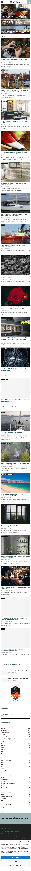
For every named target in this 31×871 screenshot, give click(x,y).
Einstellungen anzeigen (15, 865)
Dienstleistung (4, 730)
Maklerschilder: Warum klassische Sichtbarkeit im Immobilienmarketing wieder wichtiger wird (8, 23)
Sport (2, 743)
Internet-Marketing (5, 770)
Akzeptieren (15, 857)
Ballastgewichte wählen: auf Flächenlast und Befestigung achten (22, 31)
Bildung (3, 598)
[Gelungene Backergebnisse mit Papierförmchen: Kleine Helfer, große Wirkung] (15, 638)
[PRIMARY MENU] (2, 2)
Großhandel (3, 781)
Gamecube (3, 809)
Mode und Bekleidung (5, 443)
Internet (2, 766)
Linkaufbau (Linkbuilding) (7, 804)
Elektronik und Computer (6, 790)
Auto (2, 751)
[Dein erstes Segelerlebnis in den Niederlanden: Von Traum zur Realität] (15, 421)
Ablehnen (15, 861)
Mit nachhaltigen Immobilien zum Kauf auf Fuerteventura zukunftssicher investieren (12, 495)
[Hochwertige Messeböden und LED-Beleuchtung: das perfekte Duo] (15, 576)
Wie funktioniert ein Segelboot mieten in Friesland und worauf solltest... (8, 31)
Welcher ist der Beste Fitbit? (7, 828)
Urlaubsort (3, 802)
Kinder (2, 773)
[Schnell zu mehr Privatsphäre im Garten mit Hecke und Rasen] (15, 48)
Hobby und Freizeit (5, 379)
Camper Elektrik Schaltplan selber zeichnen (18, 671)
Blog (2, 39)
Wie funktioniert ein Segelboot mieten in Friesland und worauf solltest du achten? (14, 214)
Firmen (2, 747)
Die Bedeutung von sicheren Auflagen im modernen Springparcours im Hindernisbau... (23, 15)
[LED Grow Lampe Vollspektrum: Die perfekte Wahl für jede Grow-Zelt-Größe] (15, 545)
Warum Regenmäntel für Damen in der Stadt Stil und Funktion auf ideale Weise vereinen (15, 464)
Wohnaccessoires (5, 70)
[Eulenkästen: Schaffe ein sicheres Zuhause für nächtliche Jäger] (15, 357)
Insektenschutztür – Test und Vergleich (10, 836)
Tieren (3, 132)
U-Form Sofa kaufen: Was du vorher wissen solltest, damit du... (22, 9)
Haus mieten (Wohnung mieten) (8, 796)
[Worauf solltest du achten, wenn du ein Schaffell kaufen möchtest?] (15, 172)
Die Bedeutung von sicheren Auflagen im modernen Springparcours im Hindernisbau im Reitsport (15, 153)
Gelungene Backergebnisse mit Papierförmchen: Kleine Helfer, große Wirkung (14, 649)
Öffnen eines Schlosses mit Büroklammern (18, 678)
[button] (29, 842)
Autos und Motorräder (6, 760)
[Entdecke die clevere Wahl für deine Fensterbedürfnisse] (15, 514)
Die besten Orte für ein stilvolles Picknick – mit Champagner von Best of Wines (14, 618)
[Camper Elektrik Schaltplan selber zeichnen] (4, 672)
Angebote (3, 412)
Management (4, 807)
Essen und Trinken (5, 779)
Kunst (2, 785)
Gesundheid (3, 734)
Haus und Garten (4, 348)
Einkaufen (3, 749)
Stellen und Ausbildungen (7, 787)
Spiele (2, 794)
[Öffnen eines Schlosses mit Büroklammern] (4, 680)
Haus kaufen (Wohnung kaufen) (7, 101)
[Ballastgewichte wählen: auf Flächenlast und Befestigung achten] (15, 234)
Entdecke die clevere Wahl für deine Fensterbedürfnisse (10, 526)
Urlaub (2, 764)
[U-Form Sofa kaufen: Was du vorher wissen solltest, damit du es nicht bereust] (15, 110)
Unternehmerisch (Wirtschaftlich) (8, 739)
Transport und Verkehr (6, 792)
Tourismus (3, 798)
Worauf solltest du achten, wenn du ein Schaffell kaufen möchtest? (22, 24)
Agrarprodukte (4, 567)
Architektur (3, 745)
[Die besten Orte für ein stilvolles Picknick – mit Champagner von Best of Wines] (15, 607)
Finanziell (3, 758)
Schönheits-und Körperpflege (8, 783)
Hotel (2, 811)
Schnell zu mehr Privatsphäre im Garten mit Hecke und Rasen (8, 16)
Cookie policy (14, 868)
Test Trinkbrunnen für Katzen (7, 833)
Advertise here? (5, 716)
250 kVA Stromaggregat (6, 714)
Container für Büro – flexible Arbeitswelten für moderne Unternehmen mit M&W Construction (13, 338)
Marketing (3, 777)
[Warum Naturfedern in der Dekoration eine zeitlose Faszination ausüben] (15, 388)
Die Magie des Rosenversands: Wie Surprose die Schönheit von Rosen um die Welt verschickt (14, 307)
